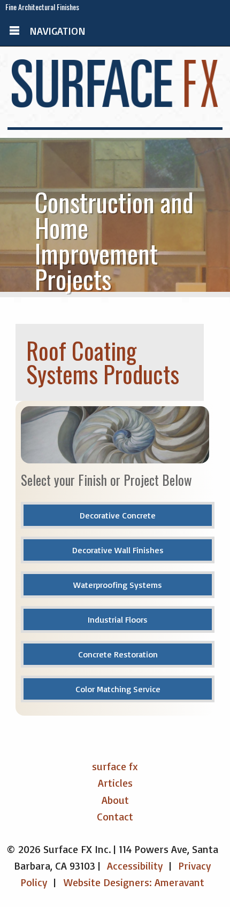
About (115, 800)
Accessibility (135, 865)
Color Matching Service (117, 689)
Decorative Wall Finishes (118, 550)
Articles (115, 782)
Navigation (57, 30)
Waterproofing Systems (117, 584)
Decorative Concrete (118, 515)
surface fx (115, 766)
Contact (115, 816)
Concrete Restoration (118, 654)
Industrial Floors (118, 619)
